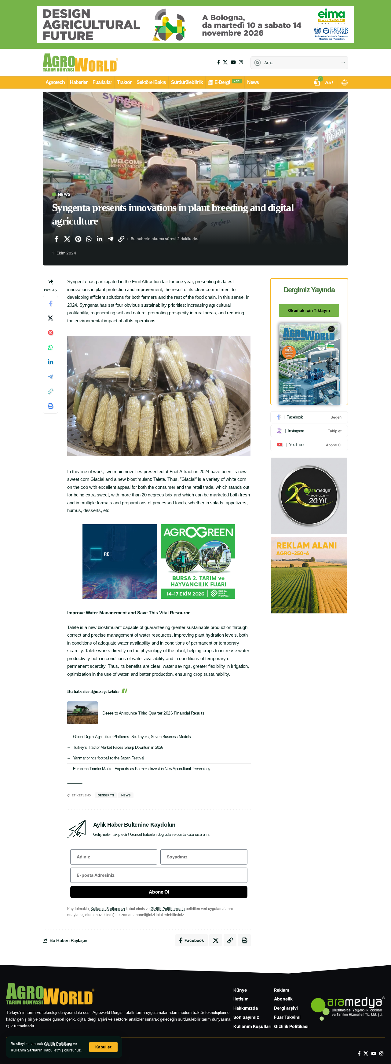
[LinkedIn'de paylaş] (99, 239)
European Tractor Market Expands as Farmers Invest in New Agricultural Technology (141, 768)
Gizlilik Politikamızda (168, 909)
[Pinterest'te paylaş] (78, 239)
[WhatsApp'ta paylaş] (89, 239)
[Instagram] (240, 62)
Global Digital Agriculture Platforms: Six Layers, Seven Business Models (132, 736)
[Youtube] (309, 445)
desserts (106, 795)
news (125, 795)
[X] (225, 62)
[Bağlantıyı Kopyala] (121, 239)
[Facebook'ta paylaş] (56, 239)
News (64, 194)
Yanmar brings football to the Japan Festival (108, 758)
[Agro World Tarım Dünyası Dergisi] (80, 62)
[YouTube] (233, 62)
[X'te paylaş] (67, 239)
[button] (103, 1047)
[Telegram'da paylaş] (110, 239)
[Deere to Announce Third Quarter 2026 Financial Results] (82, 712)
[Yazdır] (50, 406)
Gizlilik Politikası (58, 1044)
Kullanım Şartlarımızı (108, 909)
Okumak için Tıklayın (309, 310)
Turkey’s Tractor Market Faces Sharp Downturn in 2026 (118, 747)
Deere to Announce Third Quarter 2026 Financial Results (153, 713)
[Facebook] (218, 62)
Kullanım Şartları (25, 1050)
